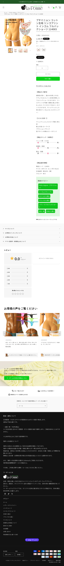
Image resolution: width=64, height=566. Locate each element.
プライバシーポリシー (35, 560)
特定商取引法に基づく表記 (55, 562)
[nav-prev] (4, 333)
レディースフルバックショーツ (48, 206)
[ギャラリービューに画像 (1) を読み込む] (10, 50)
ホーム (5, 502)
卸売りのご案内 (7, 526)
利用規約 (44, 560)
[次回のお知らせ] (61, 2)
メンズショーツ (7, 508)
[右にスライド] (30, 50)
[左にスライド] (6, 50)
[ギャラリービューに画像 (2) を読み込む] (15, 50)
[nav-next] (59, 333)
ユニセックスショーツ (9, 511)
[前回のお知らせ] (3, 2)
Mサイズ (41, 57)
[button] (3, 7)
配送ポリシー (51, 560)
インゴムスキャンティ (45, 192)
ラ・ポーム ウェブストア (15, 560)
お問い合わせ (7, 531)
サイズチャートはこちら (43, 86)
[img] (21, 335)
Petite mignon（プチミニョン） (47, 186)
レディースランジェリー (10, 505)
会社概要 (5, 528)
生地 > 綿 (41, 211)
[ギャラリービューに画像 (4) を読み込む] (26, 50)
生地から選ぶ (50, 211)
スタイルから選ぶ (44, 196)
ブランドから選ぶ (44, 200)
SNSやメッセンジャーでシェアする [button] (47, 219)
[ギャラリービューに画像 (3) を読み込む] (20, 50)
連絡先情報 (58, 560)
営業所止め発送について (10, 523)
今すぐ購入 (48, 79)
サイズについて (7, 520)
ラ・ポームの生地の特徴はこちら (17, 378)
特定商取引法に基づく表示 (10, 534)
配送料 (41, 41)
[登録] (45, 406)
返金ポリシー (25, 560)
